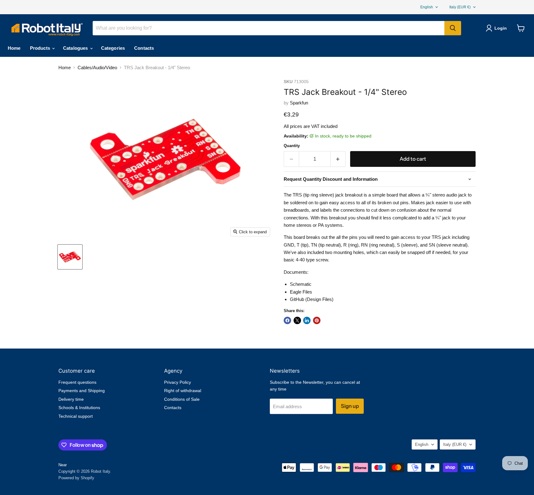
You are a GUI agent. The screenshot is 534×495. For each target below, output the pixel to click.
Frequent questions (77, 382)
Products (40, 48)
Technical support (75, 416)
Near (62, 465)
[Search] (452, 28)
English (426, 7)
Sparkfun (299, 102)
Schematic (301, 284)
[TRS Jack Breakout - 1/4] (70, 257)
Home (14, 48)
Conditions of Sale (182, 399)
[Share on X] (297, 320)
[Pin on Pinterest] (316, 320)
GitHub (297, 299)
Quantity (292, 145)
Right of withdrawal (182, 390)
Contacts (144, 48)
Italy (460, 7)
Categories (113, 48)
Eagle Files (301, 291)
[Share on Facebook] (287, 320)
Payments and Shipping (81, 390)
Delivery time (71, 399)
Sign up (350, 406)
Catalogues (76, 48)
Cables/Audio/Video (97, 67)
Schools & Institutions (79, 407)
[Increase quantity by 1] (338, 159)
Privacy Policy (177, 382)
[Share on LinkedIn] (307, 320)
